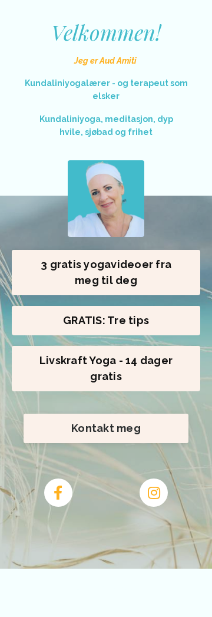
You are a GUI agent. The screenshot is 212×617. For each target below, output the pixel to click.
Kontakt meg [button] (106, 428)
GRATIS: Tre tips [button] (106, 320)
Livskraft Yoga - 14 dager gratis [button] (106, 368)
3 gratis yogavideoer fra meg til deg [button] (106, 272)
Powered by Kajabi (106, 587)
